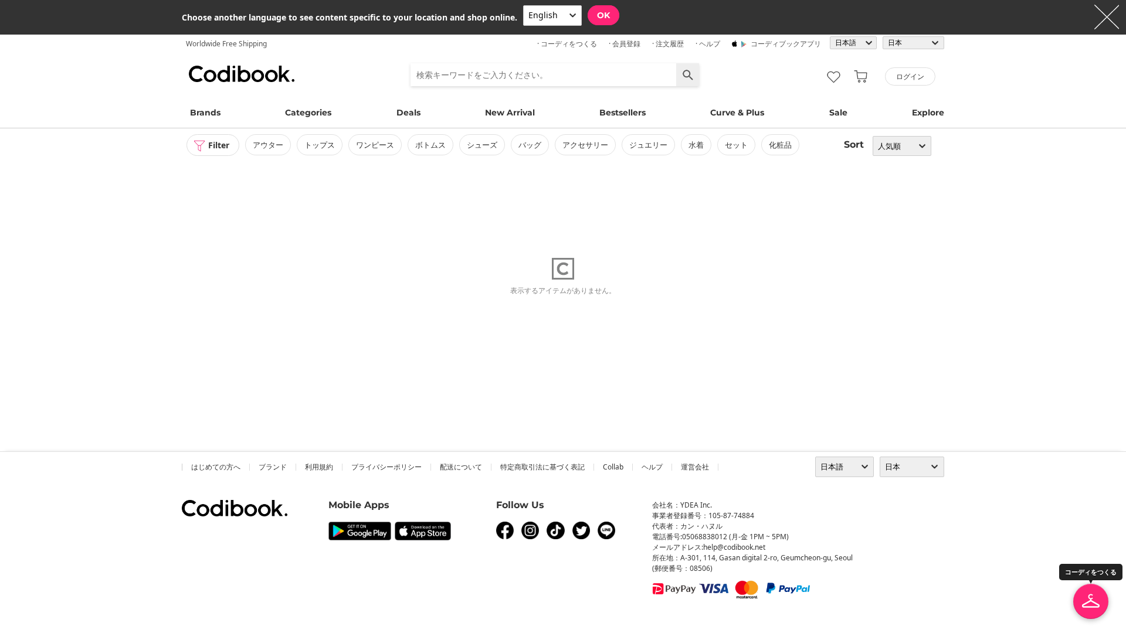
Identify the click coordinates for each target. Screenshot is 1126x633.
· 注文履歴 (668, 44)
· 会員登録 (624, 44)
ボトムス (430, 144)
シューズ (482, 144)
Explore (928, 112)
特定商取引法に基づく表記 (542, 467)
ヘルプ (652, 467)
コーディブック (241, 74)
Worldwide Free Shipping (226, 44)
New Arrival (510, 112)
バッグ (529, 144)
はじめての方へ (215, 467)
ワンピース (375, 144)
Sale (838, 112)
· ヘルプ (708, 44)
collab (613, 467)
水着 (696, 144)
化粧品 (780, 144)
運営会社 (695, 467)
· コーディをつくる (567, 44)
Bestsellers (622, 112)
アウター (268, 144)
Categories (308, 112)
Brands (205, 112)
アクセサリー (585, 144)
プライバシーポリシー (386, 467)
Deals (408, 112)
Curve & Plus (737, 112)
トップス (319, 144)
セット (736, 144)
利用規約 (319, 467)
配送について (461, 467)
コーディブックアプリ (786, 44)
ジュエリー (648, 144)
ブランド (273, 467)
